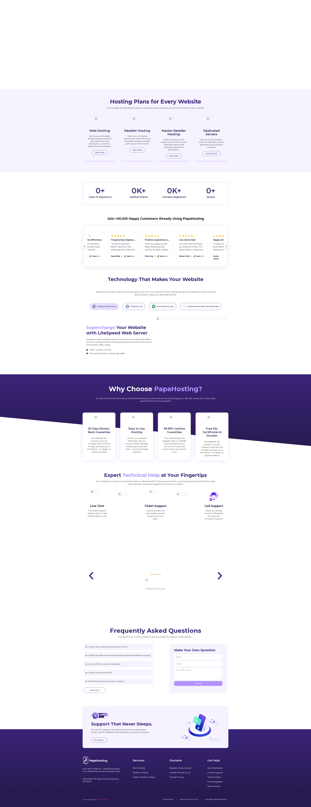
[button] (211, 153)
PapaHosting (103, 799)
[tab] (104, 306)
